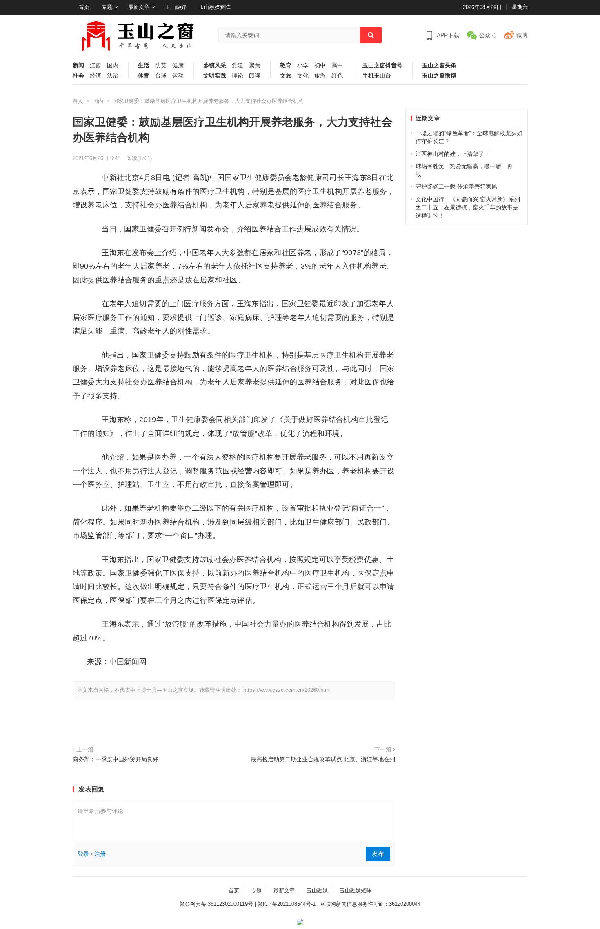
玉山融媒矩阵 (215, 7)
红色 (337, 76)
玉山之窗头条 (439, 65)
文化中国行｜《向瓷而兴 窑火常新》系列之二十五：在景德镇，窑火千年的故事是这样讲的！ (468, 207)
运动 (178, 76)
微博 (522, 35)
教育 (285, 65)
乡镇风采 (214, 65)
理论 (237, 76)
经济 (95, 76)
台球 (161, 76)
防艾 (161, 65)
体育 (143, 76)
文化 (303, 76)
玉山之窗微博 (439, 76)
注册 (100, 854)
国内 (112, 65)
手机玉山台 (376, 76)
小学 (303, 65)
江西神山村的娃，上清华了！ (453, 154)
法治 (112, 76)
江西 (95, 65)
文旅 (285, 76)
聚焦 (254, 65)
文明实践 (214, 76)
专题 (107, 7)
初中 (320, 65)
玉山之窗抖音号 (382, 65)
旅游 (320, 76)
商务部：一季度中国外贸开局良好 (115, 759)
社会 (78, 76)
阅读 (254, 76)
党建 (237, 65)
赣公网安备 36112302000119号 (216, 904)
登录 (83, 854)
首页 (84, 7)
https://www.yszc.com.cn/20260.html (287, 690)
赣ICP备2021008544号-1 (287, 904)
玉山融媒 (176, 7)
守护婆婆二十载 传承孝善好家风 (456, 186)
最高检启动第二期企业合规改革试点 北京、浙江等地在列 (323, 759)
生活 (143, 65)
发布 (378, 853)
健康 (178, 65)
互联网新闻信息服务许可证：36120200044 (370, 904)
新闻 (78, 65)
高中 (337, 65)
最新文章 (138, 7)
